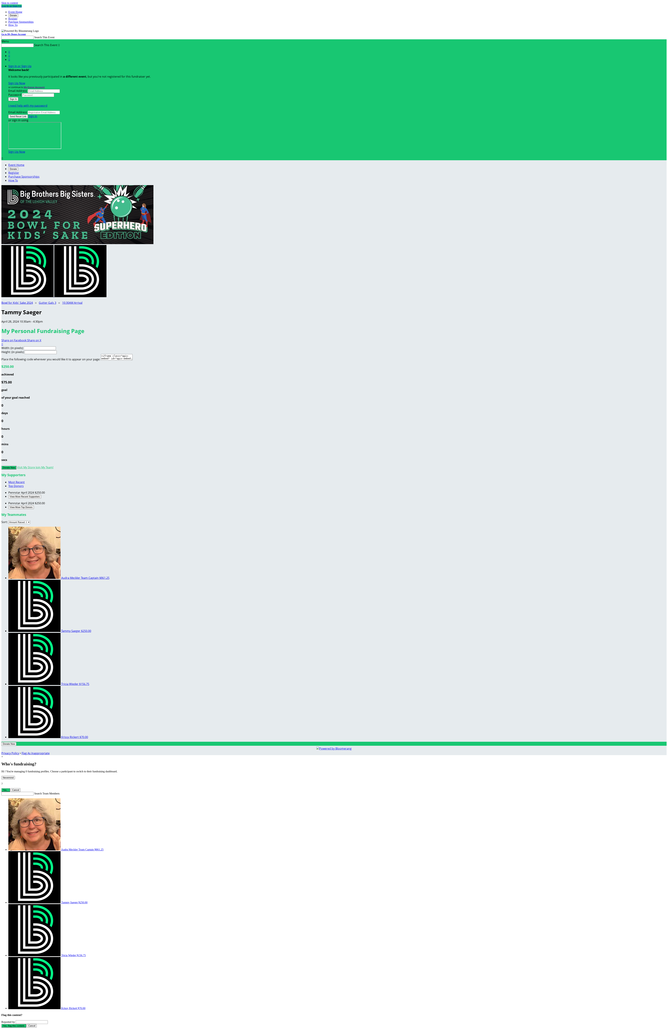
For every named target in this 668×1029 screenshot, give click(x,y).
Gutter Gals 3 (47, 303)
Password (14, 95)
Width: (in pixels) (12, 348)
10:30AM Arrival (72, 303)
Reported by (8, 1021)
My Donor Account (34, 87)
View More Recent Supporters (25, 496)
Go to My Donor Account (13, 34)
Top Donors (16, 486)
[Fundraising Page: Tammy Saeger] (27, 296)
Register (12, 18)
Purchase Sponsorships (21, 21)
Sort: (4, 522)
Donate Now (9, 467)
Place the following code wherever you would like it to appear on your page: (50, 359)
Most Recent (16, 482)
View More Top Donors (21, 507)
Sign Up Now (16, 83)
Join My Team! (44, 467)
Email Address (17, 91)
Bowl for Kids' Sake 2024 (17, 303)
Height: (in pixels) (12, 352)
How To (13, 24)
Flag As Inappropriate (36, 753)
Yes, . (6, 790)
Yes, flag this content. (14, 1025)
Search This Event (44, 37)
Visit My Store (26, 467)
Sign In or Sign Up (19, 66)
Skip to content (9, 2)
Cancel (15, 790)
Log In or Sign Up (11, 6)
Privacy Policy (10, 753)
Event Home (15, 11)
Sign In (33, 116)
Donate (13, 15)
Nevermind (8, 777)
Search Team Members (46, 793)
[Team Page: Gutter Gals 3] (80, 296)
